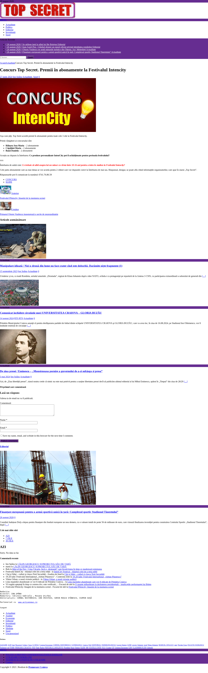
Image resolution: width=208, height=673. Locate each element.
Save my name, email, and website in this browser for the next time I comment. (38, 438)
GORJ (129, 647)
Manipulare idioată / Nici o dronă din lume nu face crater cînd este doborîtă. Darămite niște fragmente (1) (61, 268)
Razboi (42, 650)
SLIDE (9, 184)
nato (175, 647)
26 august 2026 (7, 519)
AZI (7, 538)
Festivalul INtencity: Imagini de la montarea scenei (91, 589)
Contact (9, 664)
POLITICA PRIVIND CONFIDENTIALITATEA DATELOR (34, 657)
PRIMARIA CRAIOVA (23, 650)
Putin (37, 650)
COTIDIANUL (76, 647)
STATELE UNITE (95, 650)
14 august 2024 (7, 320)
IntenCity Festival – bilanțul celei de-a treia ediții (75, 574)
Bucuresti (18, 647)
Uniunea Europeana (121, 650)
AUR (9, 647)
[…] (204, 278)
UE (113, 650)
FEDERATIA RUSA (109, 647)
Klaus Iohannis (153, 647)
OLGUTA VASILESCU (196, 647)
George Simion (121, 647)
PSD (33, 650)
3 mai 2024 (5, 379)
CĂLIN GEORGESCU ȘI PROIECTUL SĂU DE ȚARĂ (44, 566)
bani (13, 647)
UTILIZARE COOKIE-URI (19, 659)
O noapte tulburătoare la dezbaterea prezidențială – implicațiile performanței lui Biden (113, 586)
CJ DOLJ (35, 647)
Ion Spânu (17, 79)
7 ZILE (9, 540)
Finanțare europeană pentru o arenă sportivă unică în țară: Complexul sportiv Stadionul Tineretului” (59, 514)
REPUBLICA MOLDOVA (54, 650)
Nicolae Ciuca (182, 647)
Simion (77, 650)
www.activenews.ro (27, 604)
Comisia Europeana (45, 647)
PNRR (12, 650)
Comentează (5, 405)
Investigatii (10, 32)
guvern (134, 647)
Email (3, 430)
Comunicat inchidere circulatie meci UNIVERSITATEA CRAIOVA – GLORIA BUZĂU (51, 315)
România (67, 650)
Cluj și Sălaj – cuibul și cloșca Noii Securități (84, 576)
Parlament (3, 650)
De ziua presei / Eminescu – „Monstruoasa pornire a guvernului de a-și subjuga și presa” (51, 373)
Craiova (85, 647)
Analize (9, 618)
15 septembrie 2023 (9, 273)
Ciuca (30, 647)
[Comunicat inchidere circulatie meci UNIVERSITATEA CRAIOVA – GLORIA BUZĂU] (19, 307)
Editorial (9, 30)
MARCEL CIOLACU (166, 647)
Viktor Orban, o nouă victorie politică (59, 581)
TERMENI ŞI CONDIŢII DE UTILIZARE (25, 662)
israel (145, 647)
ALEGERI (3, 647)
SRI (87, 650)
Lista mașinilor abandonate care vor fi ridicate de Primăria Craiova (96, 584)
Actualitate (10, 24)
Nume (3, 422)
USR (130, 650)
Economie (10, 620)
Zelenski (150, 650)
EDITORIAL (96, 647)
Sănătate (9, 630)
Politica (9, 27)
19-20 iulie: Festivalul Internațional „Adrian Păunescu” (97, 579)
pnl (8, 650)
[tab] (107, 538)
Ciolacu (24, 647)
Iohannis (140, 647)
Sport (8, 35)
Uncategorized (12, 636)
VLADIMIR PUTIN (139, 650)
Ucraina (108, 650)
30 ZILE (9, 543)
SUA (104, 650)
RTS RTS (18, 320)
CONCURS (11, 182)
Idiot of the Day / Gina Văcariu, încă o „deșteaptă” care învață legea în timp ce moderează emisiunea (57, 571)
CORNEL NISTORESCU (62, 647)
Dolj (89, 647)
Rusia (72, 650)
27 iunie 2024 (6, 79)
